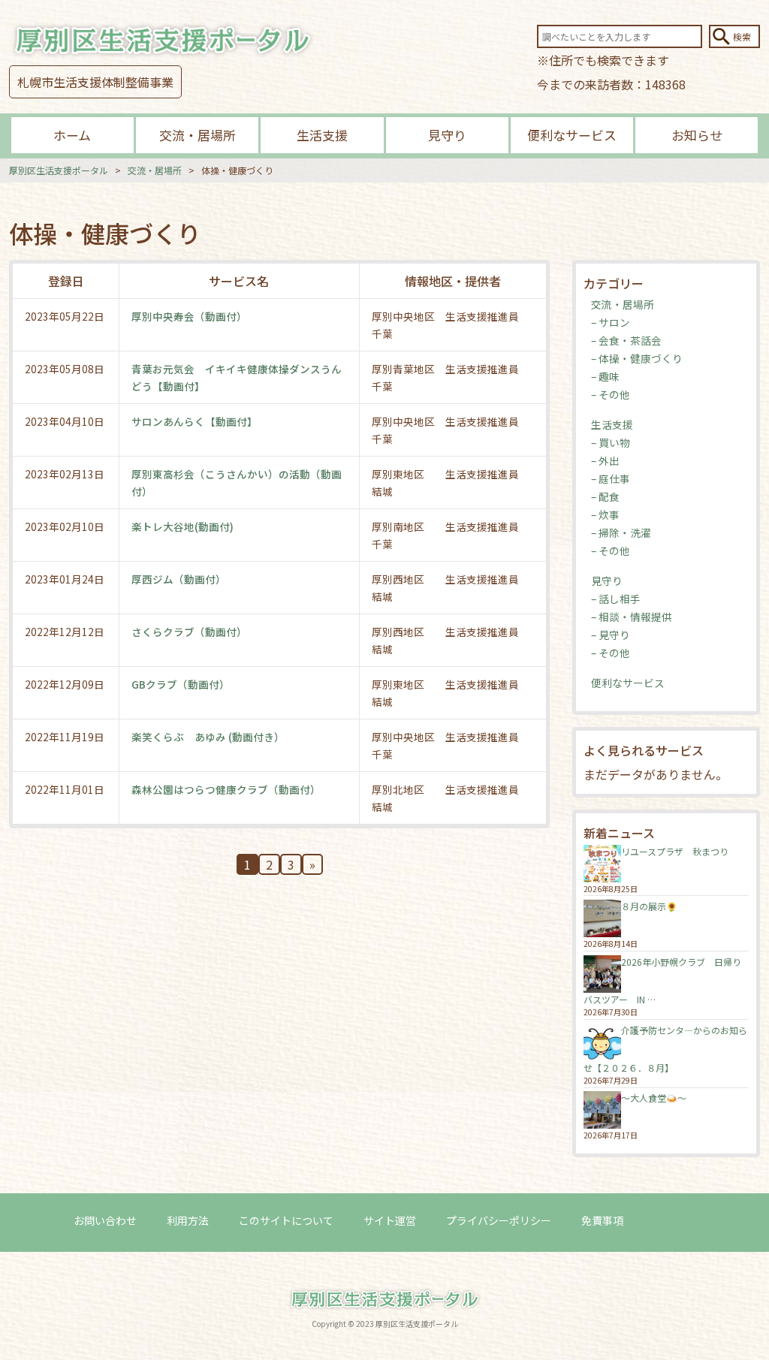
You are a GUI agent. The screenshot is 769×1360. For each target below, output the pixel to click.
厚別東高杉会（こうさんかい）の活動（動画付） (236, 482)
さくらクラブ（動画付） (189, 631)
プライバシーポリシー (498, 1220)
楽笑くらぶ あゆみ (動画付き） (208, 736)
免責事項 (602, 1220)
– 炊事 (605, 514)
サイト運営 (389, 1220)
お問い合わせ (105, 1220)
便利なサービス (572, 134)
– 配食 (605, 496)
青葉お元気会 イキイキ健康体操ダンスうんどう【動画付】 (236, 377)
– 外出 (605, 460)
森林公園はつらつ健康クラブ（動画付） (226, 789)
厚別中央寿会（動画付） (189, 316)
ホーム (72, 134)
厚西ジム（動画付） (178, 579)
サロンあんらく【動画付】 (194, 421)
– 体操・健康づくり (637, 358)
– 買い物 (610, 442)
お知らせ (696, 134)
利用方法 (188, 1220)
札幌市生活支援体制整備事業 (95, 82)
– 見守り (610, 634)
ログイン (674, 1220)
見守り (447, 134)
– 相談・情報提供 (631, 616)
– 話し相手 (616, 598)
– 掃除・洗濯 (621, 532)
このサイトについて (286, 1220)
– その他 (610, 394)
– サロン (610, 322)
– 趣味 (605, 376)
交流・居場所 (197, 134)
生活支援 (322, 134)
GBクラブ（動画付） (180, 684)
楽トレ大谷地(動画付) (182, 526)
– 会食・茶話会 (626, 340)
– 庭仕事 (610, 478)
